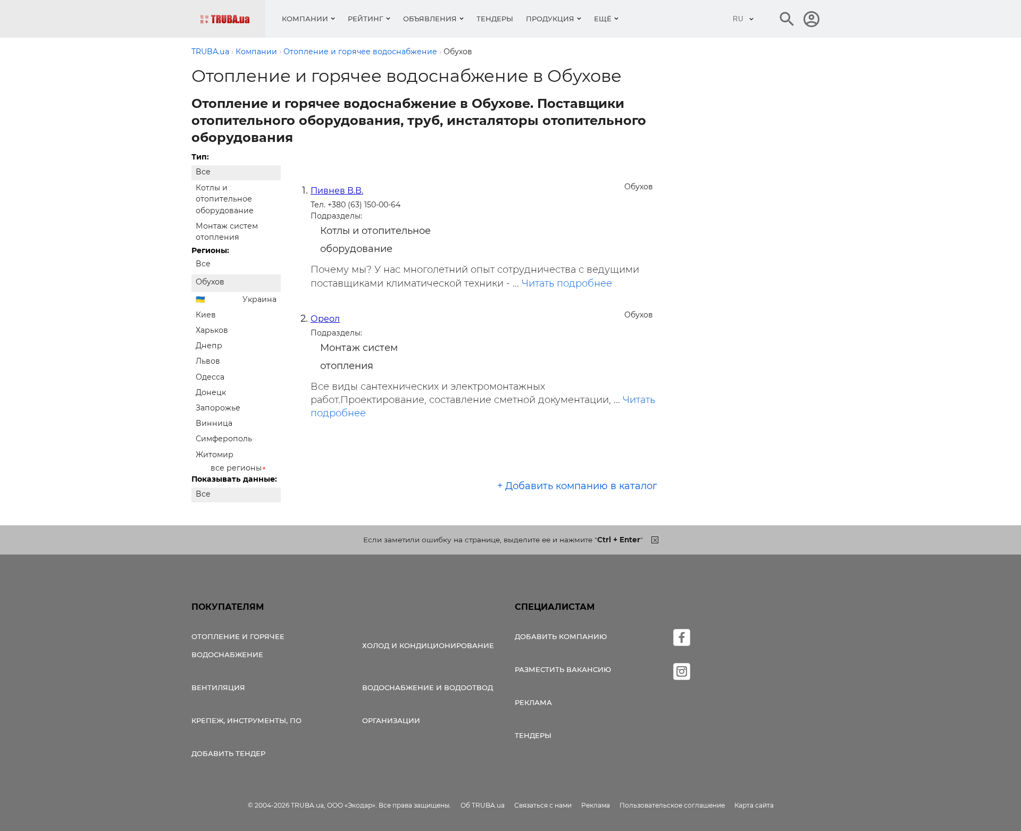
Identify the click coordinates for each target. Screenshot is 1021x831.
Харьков (212, 330)
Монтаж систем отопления (227, 231)
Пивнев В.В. (337, 191)
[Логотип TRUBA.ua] (232, 19)
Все (203, 172)
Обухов (210, 282)
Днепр (209, 345)
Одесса (210, 377)
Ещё (603, 18)
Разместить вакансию (563, 669)
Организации (391, 720)
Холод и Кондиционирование (428, 645)
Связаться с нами (543, 805)
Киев (206, 315)
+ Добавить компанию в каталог (577, 486)
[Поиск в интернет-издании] (787, 19)
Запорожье (218, 408)
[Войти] (811, 19)
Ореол (325, 319)
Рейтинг (365, 18)
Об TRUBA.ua (483, 805)
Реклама (533, 702)
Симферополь (224, 438)
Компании (305, 18)
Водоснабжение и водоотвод (427, 687)
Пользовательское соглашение (672, 805)
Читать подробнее (567, 283)
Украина (259, 299)
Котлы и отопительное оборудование (225, 199)
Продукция (550, 18)
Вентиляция (218, 687)
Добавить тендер (228, 753)
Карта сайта (754, 805)
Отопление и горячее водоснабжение (237, 645)
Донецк (211, 392)
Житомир (214, 454)
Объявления (430, 18)
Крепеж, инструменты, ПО (246, 720)
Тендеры (494, 18)
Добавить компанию (561, 636)
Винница (214, 423)
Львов (208, 361)
